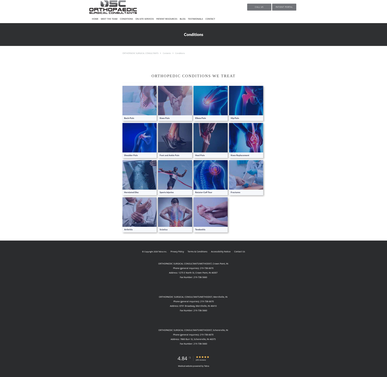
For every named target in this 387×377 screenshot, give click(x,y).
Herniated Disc (131, 192)
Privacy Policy (177, 251)
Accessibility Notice (221, 251)
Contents (167, 53)
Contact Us (239, 251)
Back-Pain (129, 118)
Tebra (206, 366)
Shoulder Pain (131, 155)
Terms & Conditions (197, 251)
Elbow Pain (200, 118)
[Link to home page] (108, 7)
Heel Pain (200, 155)
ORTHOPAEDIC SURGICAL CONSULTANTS (140, 53)
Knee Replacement (240, 155)
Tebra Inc (162, 251)
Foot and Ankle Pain (169, 155)
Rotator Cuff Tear (203, 192)
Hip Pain (235, 118)
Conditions (180, 53)
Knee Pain (165, 118)
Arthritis (128, 229)
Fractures (235, 192)
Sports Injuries (167, 192)
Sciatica (163, 229)
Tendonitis (200, 229)
